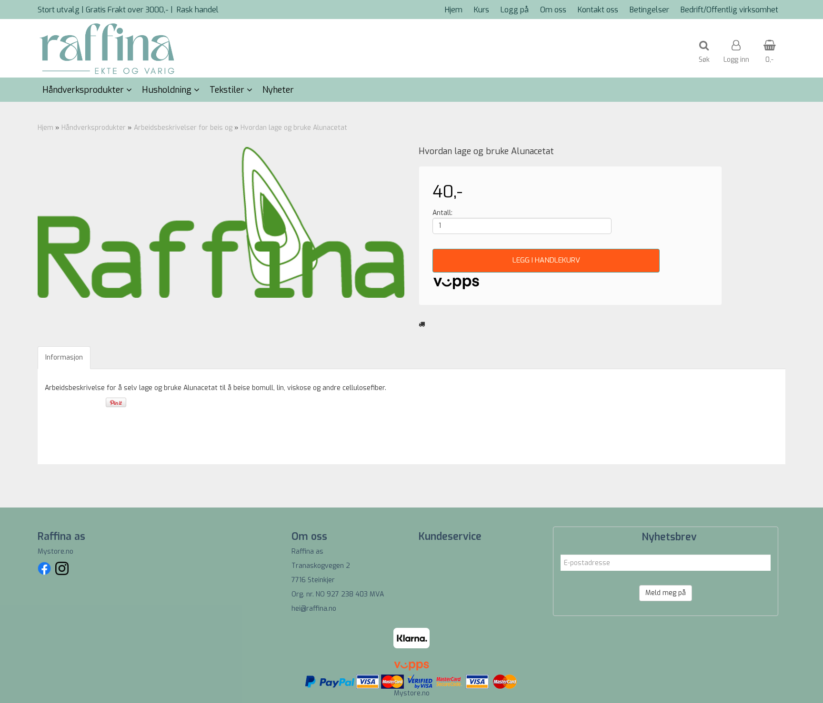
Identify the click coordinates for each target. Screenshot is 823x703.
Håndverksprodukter (93, 127)
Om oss (553, 10)
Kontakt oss (598, 10)
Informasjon (64, 357)
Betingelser (649, 10)
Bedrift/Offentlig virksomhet (729, 10)
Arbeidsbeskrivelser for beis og (184, 127)
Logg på (515, 10)
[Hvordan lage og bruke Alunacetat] (221, 222)
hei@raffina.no (313, 608)
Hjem (453, 10)
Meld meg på (665, 592)
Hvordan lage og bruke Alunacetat (294, 127)
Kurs (481, 10)
